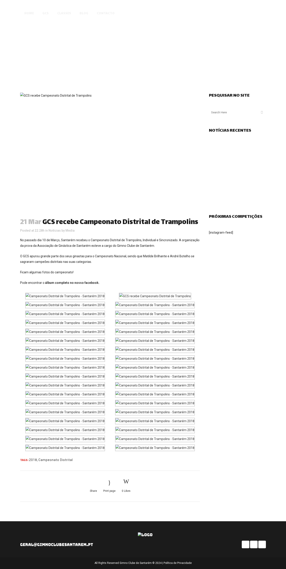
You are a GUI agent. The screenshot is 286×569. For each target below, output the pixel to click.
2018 (33, 460)
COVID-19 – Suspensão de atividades (235, 174)
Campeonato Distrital (55, 460)
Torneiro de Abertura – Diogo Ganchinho (237, 199)
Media (70, 230)
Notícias (54, 230)
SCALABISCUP (232, 14)
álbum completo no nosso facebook (72, 282)
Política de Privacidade (178, 563)
